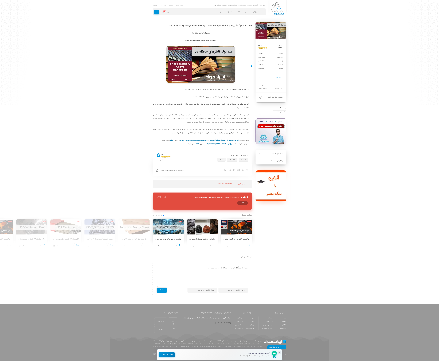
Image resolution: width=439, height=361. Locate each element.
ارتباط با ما (155, 5)
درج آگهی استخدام (267, 328)
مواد (220, 12)
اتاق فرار (160, 330)
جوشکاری (240, 318)
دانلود (243, 203)
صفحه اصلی (179, 5)
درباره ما (163, 5)
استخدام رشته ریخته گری (230, 5)
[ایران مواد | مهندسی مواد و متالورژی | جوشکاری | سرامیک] (277, 9)
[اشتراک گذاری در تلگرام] (224, 170)
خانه (285, 318)
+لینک (172, 140)
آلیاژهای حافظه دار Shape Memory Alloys (219, 144)
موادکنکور (161, 321)
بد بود (221, 159)
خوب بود (232, 159)
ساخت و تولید (238, 325)
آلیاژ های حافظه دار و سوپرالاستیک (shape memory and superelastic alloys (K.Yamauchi (209, 140)
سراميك (252, 322)
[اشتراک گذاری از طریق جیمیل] (233, 170)
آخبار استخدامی (238, 328)
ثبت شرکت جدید (268, 325)
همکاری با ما (283, 328)
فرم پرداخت (269, 322)
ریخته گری (240, 322)
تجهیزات (229, 12)
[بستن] (279, 352)
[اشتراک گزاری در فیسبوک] (246, 170)
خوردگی (252, 325)
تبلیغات (171, 5)
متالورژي (252, 318)
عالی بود (243, 159)
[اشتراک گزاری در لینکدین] (242, 170)
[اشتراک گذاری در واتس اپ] (228, 170)
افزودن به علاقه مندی (275, 347)
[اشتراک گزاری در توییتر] (237, 170)
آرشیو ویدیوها (250, 328)
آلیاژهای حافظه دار (280, 112)
